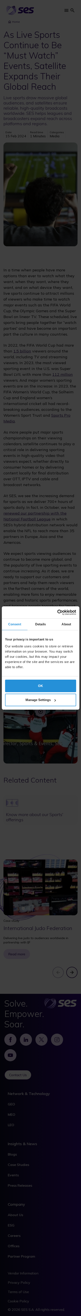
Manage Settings (38, 700)
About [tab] (66, 624)
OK (40, 686)
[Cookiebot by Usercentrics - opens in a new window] (57, 612)
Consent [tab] (14, 624)
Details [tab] (40, 624)
